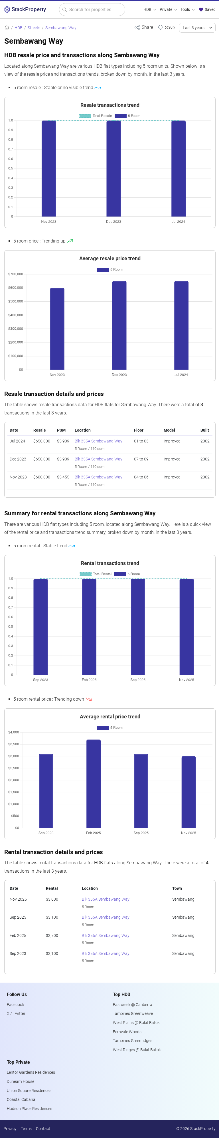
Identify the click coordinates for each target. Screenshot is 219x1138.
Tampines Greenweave (133, 1013)
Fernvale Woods (127, 1031)
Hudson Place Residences (29, 1108)
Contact (43, 1128)
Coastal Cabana (21, 1099)
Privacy (10, 1128)
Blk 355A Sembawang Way (98, 441)
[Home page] (6, 27)
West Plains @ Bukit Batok (136, 1022)
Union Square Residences (29, 1090)
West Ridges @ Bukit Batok (137, 1049)
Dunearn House (20, 1081)
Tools (186, 9)
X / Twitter (16, 1013)
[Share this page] (143, 27)
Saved (210, 9)
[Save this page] (166, 27)
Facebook (15, 1004)
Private (166, 9)
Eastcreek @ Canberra (132, 1004)
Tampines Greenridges (132, 1040)
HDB (147, 9)
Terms (26, 1128)
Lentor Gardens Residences (31, 1072)
